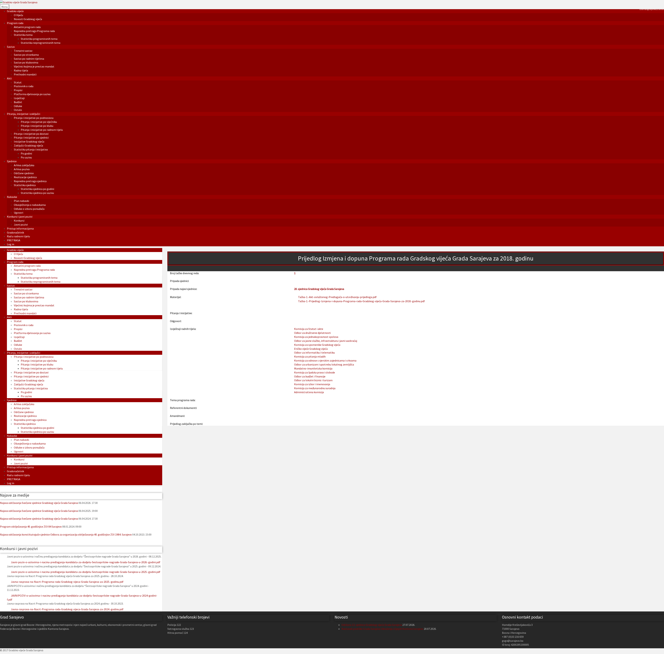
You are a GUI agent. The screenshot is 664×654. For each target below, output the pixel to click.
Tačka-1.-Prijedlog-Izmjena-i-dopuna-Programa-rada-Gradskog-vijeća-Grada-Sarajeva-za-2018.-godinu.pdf (361, 301)
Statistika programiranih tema (39, 38)
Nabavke (12, 197)
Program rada (15, 23)
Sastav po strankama (26, 54)
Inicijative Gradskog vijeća (29, 141)
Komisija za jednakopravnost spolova (316, 337)
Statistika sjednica (25, 185)
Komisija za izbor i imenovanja (312, 384)
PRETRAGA (13, 240)
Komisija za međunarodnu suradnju (314, 388)
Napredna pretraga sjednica (30, 181)
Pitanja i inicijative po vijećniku (39, 122)
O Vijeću (18, 15)
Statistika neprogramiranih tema (40, 42)
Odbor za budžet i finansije (309, 376)
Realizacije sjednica (25, 177)
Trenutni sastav (23, 50)
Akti (9, 78)
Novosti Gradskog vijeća (28, 19)
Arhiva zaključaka (24, 165)
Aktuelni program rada (27, 27)
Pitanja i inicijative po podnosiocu (33, 118)
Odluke (18, 106)
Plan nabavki (21, 201)
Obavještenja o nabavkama (30, 205)
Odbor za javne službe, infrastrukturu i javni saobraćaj (325, 340)
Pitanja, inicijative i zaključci (23, 114)
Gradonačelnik (15, 232)
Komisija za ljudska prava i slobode (314, 372)
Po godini (26, 153)
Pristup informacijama (20, 228)
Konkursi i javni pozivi (19, 216)
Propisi (18, 90)
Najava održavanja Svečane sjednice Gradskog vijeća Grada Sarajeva (39, 503)
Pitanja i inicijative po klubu (37, 125)
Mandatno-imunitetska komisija (313, 368)
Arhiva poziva (22, 169)
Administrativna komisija (309, 392)
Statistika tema (23, 34)
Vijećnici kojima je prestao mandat (34, 66)
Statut (18, 82)
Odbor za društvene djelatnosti (312, 333)
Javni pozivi (21, 224)
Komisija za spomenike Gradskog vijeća (317, 344)
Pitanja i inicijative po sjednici (31, 137)
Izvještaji (19, 98)
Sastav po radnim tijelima (29, 58)
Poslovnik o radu (23, 86)
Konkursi (19, 220)
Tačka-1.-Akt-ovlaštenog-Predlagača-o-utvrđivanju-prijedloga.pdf (337, 297)
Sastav (11, 46)
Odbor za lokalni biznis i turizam (313, 380)
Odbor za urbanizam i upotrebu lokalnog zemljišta (324, 364)
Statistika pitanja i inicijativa (31, 149)
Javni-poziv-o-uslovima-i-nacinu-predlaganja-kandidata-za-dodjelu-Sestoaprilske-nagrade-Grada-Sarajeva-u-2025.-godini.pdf (85, 572)
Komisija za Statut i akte (308, 329)
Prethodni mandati (25, 74)
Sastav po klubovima (26, 62)
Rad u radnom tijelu (18, 236)
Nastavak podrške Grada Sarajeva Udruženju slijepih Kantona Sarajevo (382, 628)
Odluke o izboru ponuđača (29, 209)
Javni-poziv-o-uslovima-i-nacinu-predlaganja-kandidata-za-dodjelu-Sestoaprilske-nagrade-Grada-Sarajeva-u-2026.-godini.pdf (85, 562)
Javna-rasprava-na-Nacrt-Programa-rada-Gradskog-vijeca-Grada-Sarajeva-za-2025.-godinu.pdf (67, 581)
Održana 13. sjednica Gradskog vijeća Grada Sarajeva (372, 624)
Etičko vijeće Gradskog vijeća (311, 348)
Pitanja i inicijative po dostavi (31, 133)
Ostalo (18, 110)
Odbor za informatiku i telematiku (314, 352)
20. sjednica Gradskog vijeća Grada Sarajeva (319, 289)
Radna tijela (21, 70)
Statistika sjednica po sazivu (37, 193)
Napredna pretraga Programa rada (34, 31)
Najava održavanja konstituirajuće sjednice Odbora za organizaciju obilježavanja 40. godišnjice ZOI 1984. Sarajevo (66, 534)
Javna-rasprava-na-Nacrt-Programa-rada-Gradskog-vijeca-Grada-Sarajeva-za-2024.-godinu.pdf (67, 609)
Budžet (18, 102)
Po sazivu (26, 157)
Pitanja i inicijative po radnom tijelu (42, 129)
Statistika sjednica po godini (37, 189)
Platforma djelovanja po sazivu (32, 94)
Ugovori (18, 212)
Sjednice (12, 161)
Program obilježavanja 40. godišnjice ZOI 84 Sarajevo (31, 526)
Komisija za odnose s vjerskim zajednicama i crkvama (325, 360)
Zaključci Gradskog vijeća (28, 145)
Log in (10, 244)
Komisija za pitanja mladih (310, 356)
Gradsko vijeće (15, 11)
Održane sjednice (24, 173)
